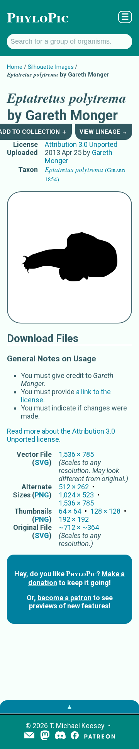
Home (14, 66)
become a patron (64, 598)
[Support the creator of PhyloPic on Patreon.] (99, 736)
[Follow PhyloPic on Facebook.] (75, 736)
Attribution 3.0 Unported (81, 144)
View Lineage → (103, 131)
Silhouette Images (51, 66)
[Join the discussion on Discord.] (60, 736)
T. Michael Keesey (77, 726)
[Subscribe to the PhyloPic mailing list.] (29, 736)
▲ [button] (69, 707)
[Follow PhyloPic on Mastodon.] (45, 736)
